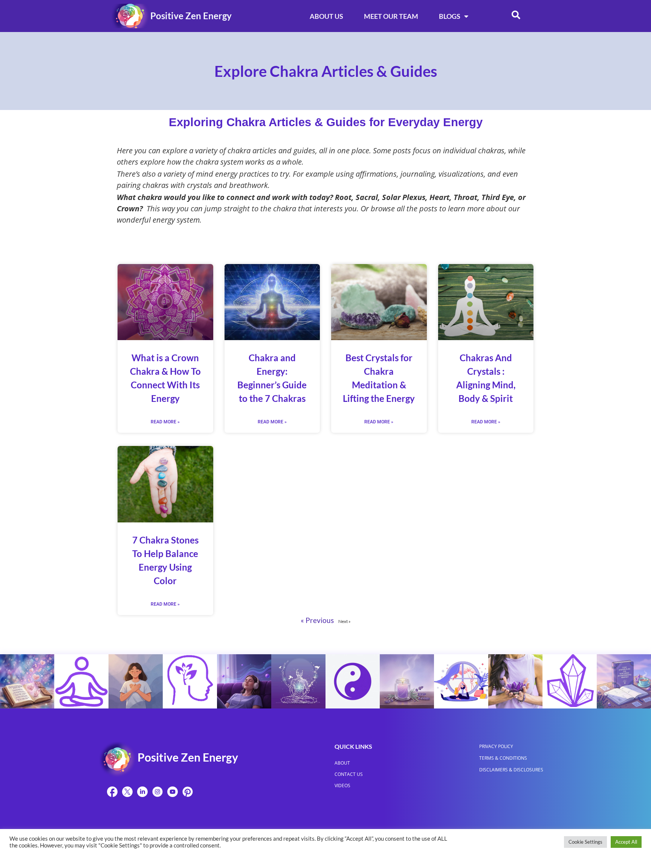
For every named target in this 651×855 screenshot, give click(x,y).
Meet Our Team (391, 16)
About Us (326, 16)
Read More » (165, 421)
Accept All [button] (626, 842)
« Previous (317, 620)
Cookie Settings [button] (585, 842)
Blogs (449, 16)
